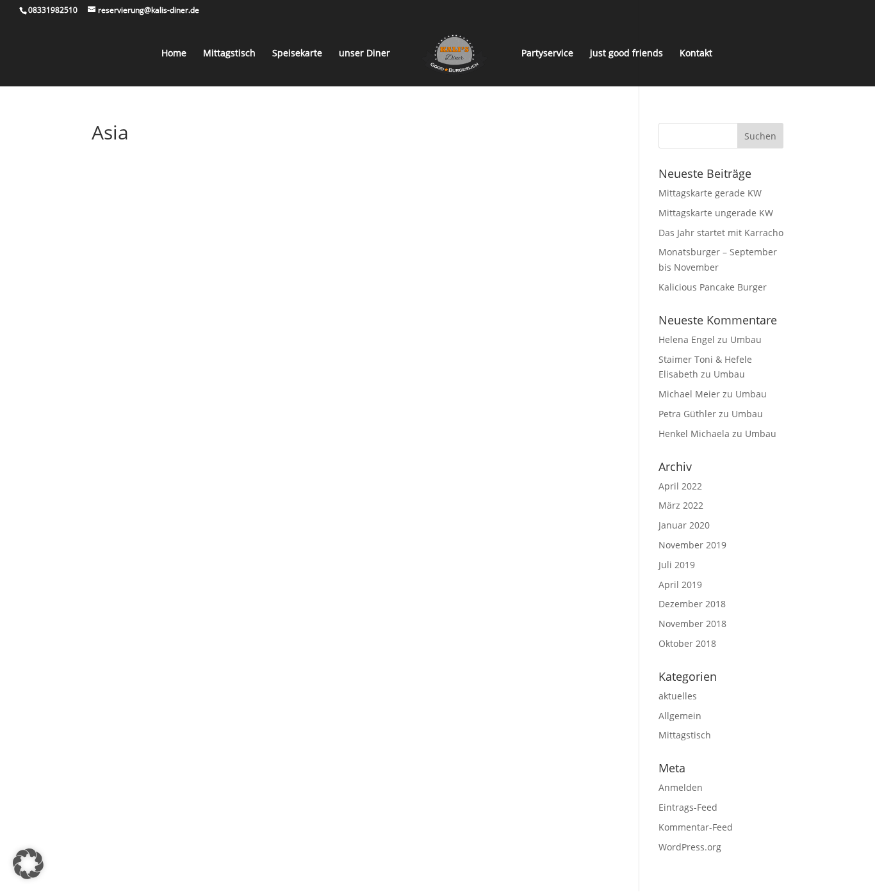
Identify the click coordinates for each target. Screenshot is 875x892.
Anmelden (680, 787)
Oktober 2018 (687, 643)
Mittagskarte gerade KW (710, 193)
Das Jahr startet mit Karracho (720, 233)
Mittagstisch (229, 54)
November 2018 (692, 623)
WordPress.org (689, 847)
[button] (28, 864)
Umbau (746, 339)
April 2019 (680, 584)
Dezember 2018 (692, 604)
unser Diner (364, 54)
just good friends (626, 54)
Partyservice (547, 54)
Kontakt (696, 54)
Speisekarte (297, 54)
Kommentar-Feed (695, 827)
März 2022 (680, 505)
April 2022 (680, 486)
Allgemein (679, 716)
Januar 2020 (684, 525)
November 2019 (692, 545)
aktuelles (677, 696)
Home (173, 54)
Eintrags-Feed (687, 807)
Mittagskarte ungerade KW (715, 213)
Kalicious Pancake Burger (712, 287)
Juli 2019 (676, 565)
